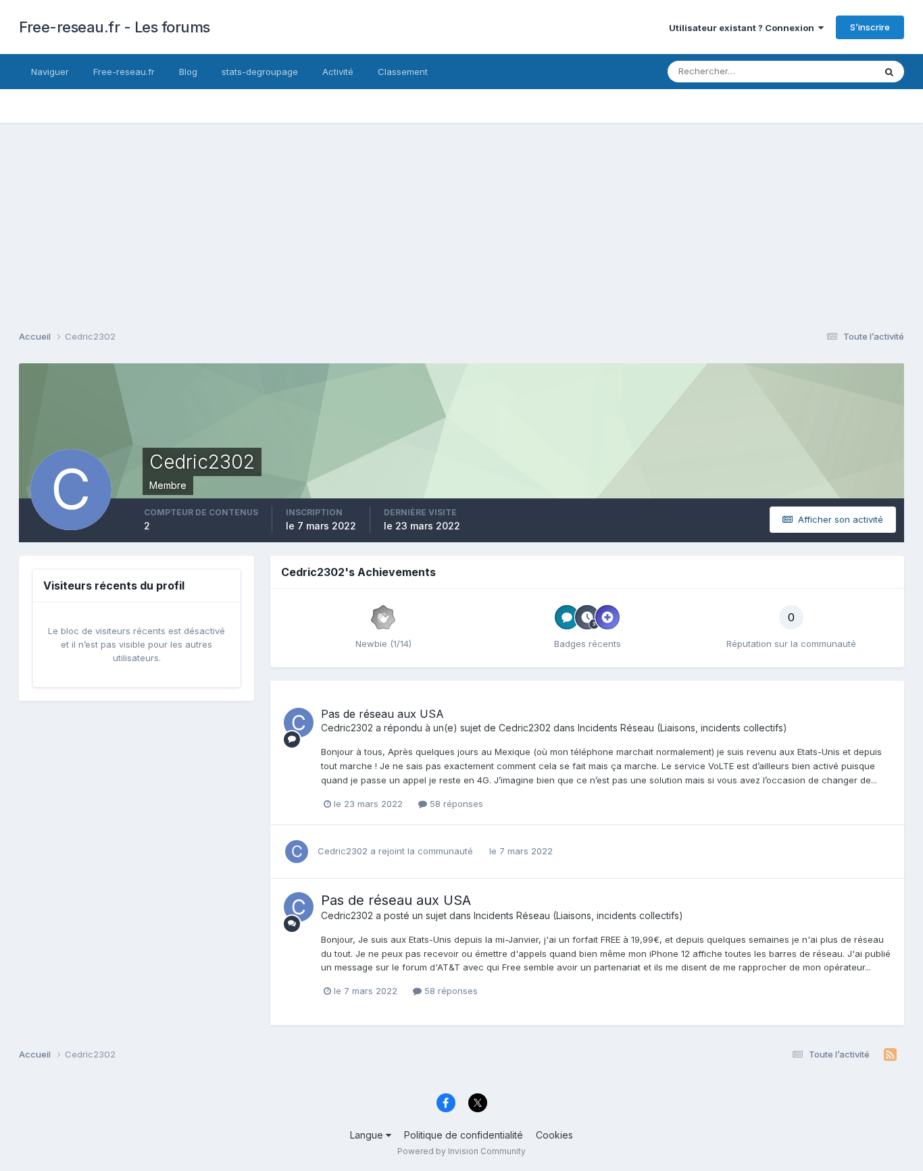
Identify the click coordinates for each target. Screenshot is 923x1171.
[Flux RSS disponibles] (890, 1054)
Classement (403, 71)
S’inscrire (870, 27)
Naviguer (50, 71)
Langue (368, 1135)
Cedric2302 (347, 727)
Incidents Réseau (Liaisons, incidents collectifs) (682, 727)
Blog (188, 71)
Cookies (554, 1135)
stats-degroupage (260, 71)
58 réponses (455, 803)
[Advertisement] (461, 217)
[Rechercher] (889, 71)
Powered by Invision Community (461, 1151)
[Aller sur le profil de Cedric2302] (299, 722)
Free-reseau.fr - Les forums (114, 27)
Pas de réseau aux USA (382, 714)
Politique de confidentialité (463, 1135)
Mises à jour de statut (813, 71)
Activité (337, 71)
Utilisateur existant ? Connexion (743, 27)
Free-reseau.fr (124, 71)
